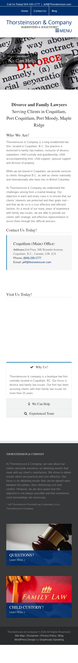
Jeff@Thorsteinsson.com (57, 4)
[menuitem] (25, 11)
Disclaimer (33, 635)
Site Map (20, 635)
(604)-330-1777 (32, 258)
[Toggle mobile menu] (63, 30)
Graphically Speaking (52, 639)
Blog (60, 635)
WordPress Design (25, 639)
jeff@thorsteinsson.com (36, 262)
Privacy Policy (48, 635)
